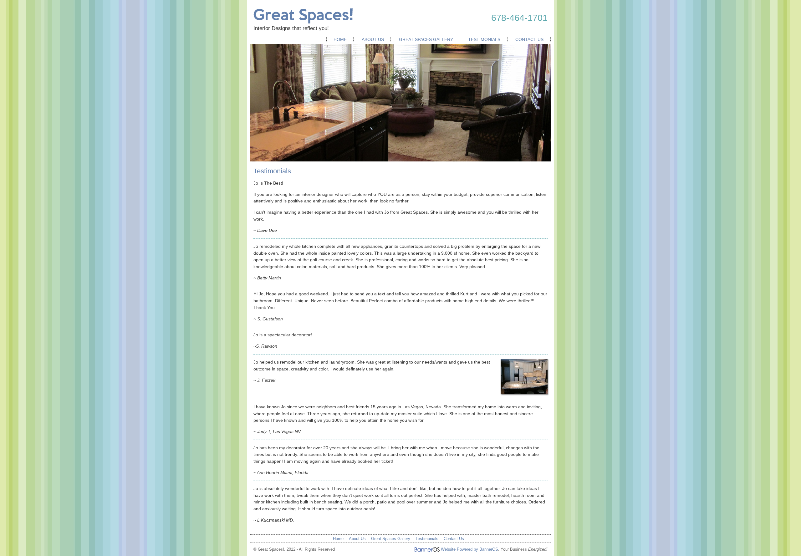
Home (340, 39)
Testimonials (484, 39)
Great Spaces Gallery (426, 39)
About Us (373, 39)
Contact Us (529, 39)
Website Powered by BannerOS (469, 549)
